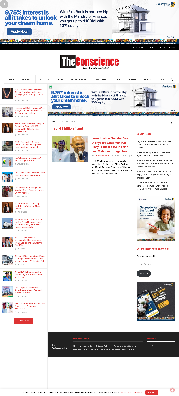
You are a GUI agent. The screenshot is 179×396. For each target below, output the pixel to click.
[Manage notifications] (172, 390)
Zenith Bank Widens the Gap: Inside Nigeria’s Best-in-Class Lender (27, 206)
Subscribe (143, 273)
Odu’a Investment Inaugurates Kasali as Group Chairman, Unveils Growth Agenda (29, 190)
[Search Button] (172, 79)
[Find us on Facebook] (160, 47)
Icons (117, 79)
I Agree (152, 392)
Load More (24, 321)
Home (54, 122)
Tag (60, 122)
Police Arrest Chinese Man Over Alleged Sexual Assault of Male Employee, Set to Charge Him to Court (155, 163)
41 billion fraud (69, 122)
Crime (60, 79)
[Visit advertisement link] (89, 22)
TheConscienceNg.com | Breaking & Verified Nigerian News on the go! (104, 349)
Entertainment (79, 79)
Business (26, 79)
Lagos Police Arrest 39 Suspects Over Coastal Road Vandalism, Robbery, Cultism (154, 144)
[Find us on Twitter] (164, 47)
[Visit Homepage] (89, 62)
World (147, 79)
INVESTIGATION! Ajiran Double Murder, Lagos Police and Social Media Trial (28, 274)
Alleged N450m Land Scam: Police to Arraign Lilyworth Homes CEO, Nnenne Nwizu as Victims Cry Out (30, 258)
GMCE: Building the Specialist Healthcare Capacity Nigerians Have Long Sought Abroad (28, 144)
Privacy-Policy (102, 346)
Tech (161, 79)
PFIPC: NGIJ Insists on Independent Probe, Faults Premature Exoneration (30, 306)
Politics (44, 79)
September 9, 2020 (120, 156)
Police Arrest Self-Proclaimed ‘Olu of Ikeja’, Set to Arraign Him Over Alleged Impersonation (30, 110)
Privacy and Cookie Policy (132, 392)
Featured (101, 79)
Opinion (132, 79)
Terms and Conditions (123, 346)
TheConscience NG (102, 156)
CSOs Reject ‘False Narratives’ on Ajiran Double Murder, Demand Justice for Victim (29, 290)
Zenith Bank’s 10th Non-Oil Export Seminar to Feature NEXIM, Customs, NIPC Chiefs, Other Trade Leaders (153, 185)
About (75, 346)
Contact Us (87, 346)
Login (172, 48)
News (11, 79)
